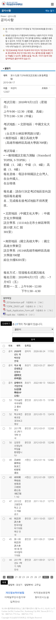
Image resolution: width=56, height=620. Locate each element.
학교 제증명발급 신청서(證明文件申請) (18, 372)
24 (27, 577)
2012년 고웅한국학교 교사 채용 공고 (18, 507)
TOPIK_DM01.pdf (15, 306)
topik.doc (10, 314)
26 (35, 577)
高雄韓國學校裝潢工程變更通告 (17, 466)
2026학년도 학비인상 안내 (17, 356)
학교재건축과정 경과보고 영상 (18, 419)
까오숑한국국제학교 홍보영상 (18, 405)
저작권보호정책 (42, 592)
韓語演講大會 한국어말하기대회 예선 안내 (18, 526)
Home (3, 16)
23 (23, 577)
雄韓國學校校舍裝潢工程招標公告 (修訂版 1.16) (17, 487)
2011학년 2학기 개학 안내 (18, 433)
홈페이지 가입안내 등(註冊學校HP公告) (18, 389)
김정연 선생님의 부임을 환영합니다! (18, 449)
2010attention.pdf (15, 302)
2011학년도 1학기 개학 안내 (18, 565)
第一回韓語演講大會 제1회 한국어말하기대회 (18, 547)
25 (31, 577)
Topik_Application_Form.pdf (20, 310)
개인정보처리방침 (15, 592)
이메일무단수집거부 (15, 597)
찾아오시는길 (42, 597)
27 (39, 577)
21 (16, 577)
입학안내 (15, 601)
